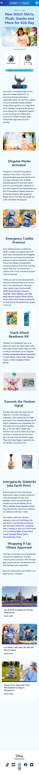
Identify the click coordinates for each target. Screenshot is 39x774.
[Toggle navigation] (37, 3)
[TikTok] (7, 764)
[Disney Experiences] (20, 757)
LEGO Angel (21, 429)
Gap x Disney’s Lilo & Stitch (19, 180)
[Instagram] (19, 764)
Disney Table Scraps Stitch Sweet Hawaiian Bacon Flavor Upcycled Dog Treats (18, 534)
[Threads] (19, 768)
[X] (32, 764)
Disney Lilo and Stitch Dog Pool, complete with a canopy (18, 526)
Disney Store (25, 191)
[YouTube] (13, 764)
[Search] (1, 3)
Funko (8, 426)
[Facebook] (25, 764)
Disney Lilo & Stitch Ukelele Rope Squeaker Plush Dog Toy (18, 506)
